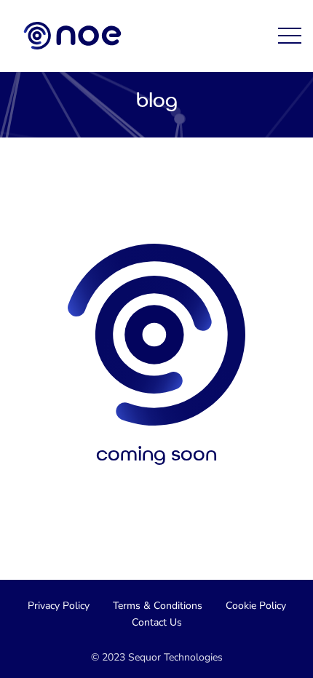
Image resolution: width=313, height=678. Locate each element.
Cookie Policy (256, 606)
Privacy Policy (59, 606)
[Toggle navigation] (289, 35)
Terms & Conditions (157, 606)
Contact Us (157, 622)
